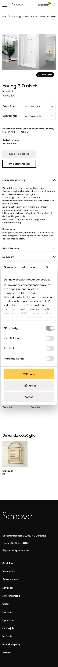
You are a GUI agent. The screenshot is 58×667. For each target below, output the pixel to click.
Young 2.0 (8, 95)
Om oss (6, 612)
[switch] (50, 338)
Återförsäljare (10, 579)
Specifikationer (11, 248)
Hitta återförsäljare (19, 163)
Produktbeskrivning (13, 179)
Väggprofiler (10, 115)
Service (6, 652)
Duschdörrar (31, 16)
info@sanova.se (19, 550)
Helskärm (46, 74)
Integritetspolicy (11, 644)
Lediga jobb (8, 628)
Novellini (7, 91)
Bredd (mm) (9, 106)
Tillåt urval (29, 385)
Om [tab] (48, 267)
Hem (4, 16)
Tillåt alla (29, 374)
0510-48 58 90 (19, 543)
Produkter (8, 563)
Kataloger (7, 587)
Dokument (8, 256)
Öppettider (8, 620)
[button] (52, 52)
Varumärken (9, 571)
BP (3, 474)
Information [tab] (29, 267)
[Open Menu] (4, 4)
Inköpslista (8, 636)
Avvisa (29, 397)
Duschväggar (16, 16)
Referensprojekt (11, 595)
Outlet (6, 603)
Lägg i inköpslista (19, 153)
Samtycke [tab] (10, 267)
